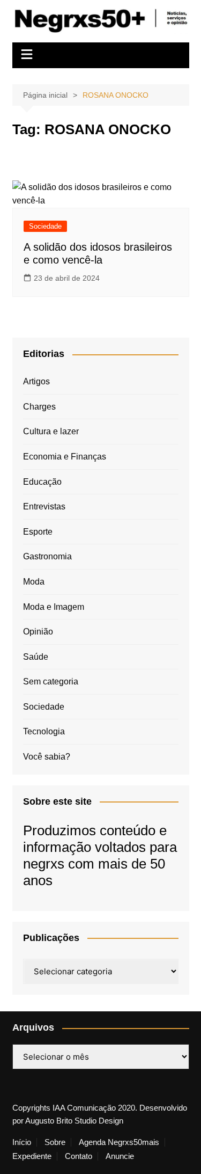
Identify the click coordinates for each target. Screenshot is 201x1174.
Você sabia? (46, 756)
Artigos (36, 381)
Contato (78, 1156)
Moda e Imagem (53, 606)
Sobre (54, 1142)
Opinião (38, 631)
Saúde (35, 656)
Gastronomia (47, 556)
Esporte (38, 531)
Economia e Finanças (64, 456)
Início (21, 1142)
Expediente (31, 1156)
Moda (33, 581)
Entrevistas (44, 506)
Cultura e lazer (51, 431)
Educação (42, 481)
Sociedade (45, 226)
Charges (39, 406)
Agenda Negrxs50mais (119, 1142)
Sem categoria (50, 681)
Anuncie (120, 1156)
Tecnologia (44, 731)
